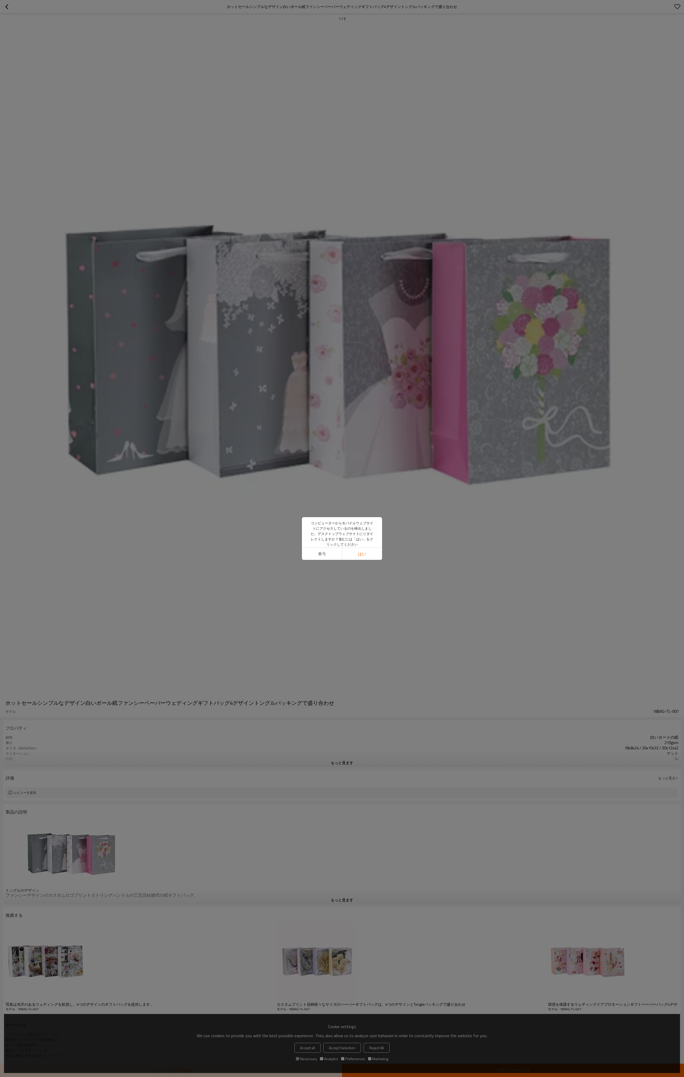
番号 (322, 554)
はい (362, 554)
